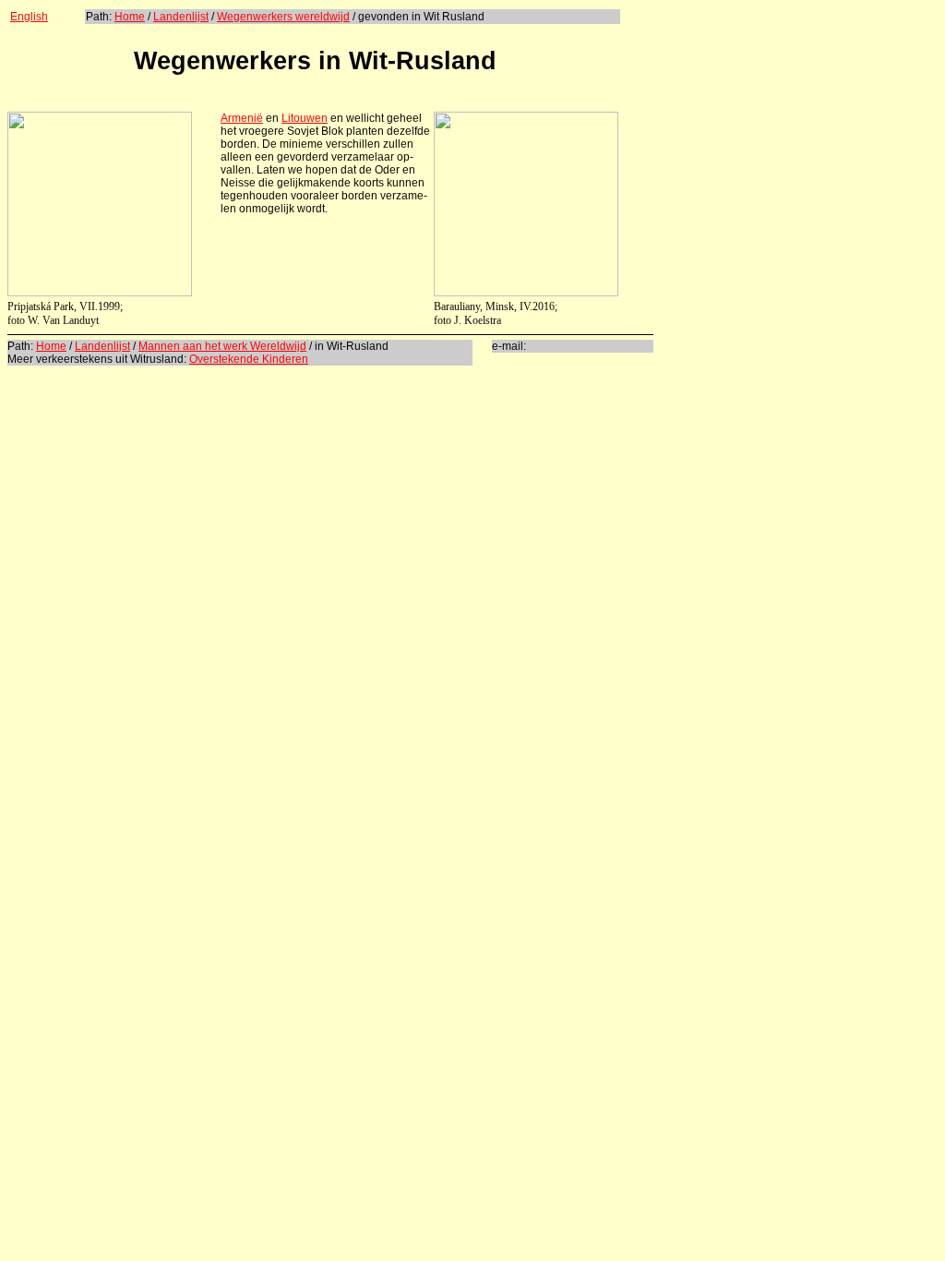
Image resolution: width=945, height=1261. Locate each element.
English (29, 16)
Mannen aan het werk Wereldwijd (222, 346)
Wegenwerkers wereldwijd (283, 16)
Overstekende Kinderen (248, 359)
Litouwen (304, 118)
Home (129, 16)
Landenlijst (181, 16)
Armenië (242, 118)
